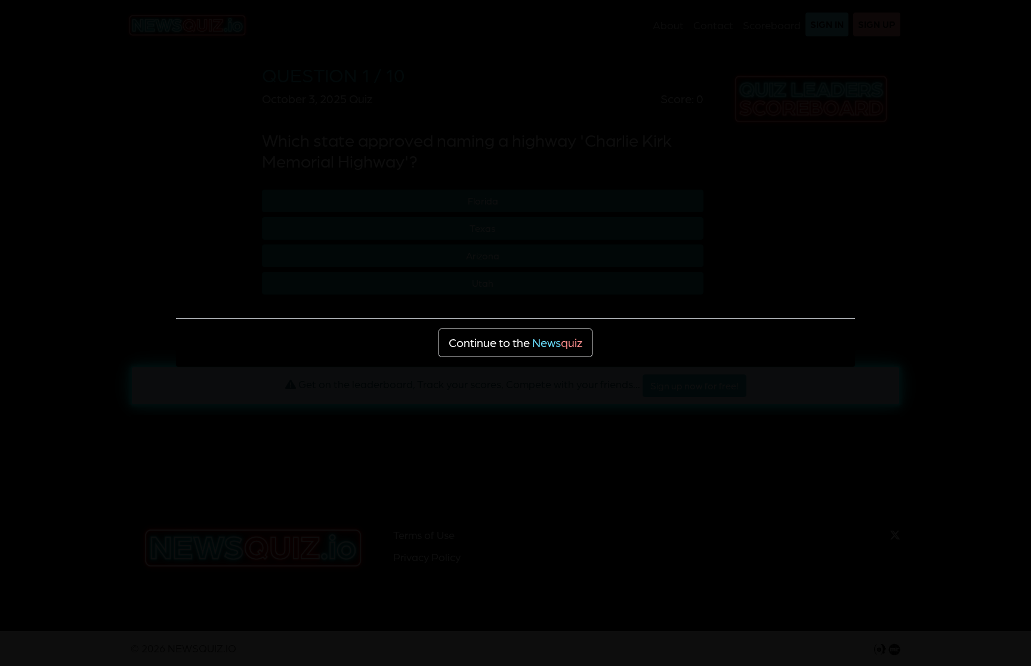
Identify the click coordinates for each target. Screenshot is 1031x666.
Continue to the (515, 342)
